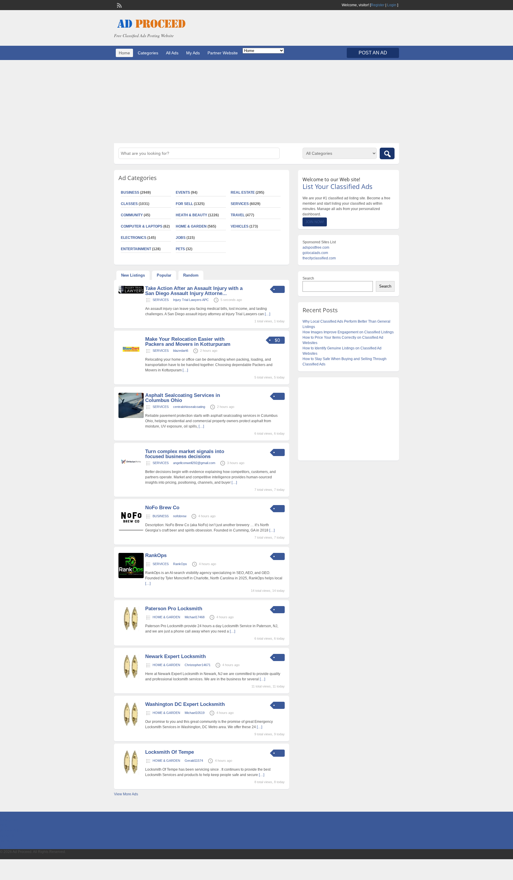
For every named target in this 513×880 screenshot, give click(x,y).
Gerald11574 (194, 760)
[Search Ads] (387, 153)
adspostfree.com (316, 247)
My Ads (193, 53)
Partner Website (223, 53)
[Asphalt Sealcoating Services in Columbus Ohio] (131, 417)
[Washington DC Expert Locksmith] (131, 726)
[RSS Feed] (118, 4)
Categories (148, 53)
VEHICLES (239, 226)
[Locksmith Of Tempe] (131, 774)
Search (308, 278)
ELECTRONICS (133, 238)
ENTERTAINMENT (136, 249)
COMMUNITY (132, 215)
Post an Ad (373, 52)
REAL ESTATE (243, 192)
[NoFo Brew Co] (131, 529)
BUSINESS (130, 192)
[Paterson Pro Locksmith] (131, 630)
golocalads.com (315, 253)
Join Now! (314, 222)
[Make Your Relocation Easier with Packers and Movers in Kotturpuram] (131, 361)
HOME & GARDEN (191, 226)
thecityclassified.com (319, 258)
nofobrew (179, 516)
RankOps (156, 555)
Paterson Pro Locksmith (173, 608)
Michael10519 (195, 713)
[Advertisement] (256, 101)
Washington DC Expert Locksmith (185, 704)
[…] (267, 314)
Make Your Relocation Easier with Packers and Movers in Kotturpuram (187, 341)
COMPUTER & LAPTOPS (141, 226)
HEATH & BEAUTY (191, 215)
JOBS (181, 238)
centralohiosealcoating (189, 407)
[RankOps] (131, 577)
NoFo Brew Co (162, 507)
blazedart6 (180, 350)
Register (377, 5)
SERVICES (240, 204)
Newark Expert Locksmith (175, 656)
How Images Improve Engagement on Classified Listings (348, 332)
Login (391, 5)
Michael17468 (195, 617)
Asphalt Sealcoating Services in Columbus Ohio (182, 397)
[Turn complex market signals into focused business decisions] (131, 473)
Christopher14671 (197, 665)
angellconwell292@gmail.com (194, 463)
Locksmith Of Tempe (169, 752)
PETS (180, 249)
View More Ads (126, 794)
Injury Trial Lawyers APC (191, 300)
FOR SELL (184, 204)
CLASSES (129, 204)
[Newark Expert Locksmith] (131, 678)
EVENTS (183, 192)
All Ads (172, 53)
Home (124, 53)
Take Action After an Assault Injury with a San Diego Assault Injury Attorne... (194, 291)
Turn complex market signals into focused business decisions (184, 454)
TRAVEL (238, 215)
